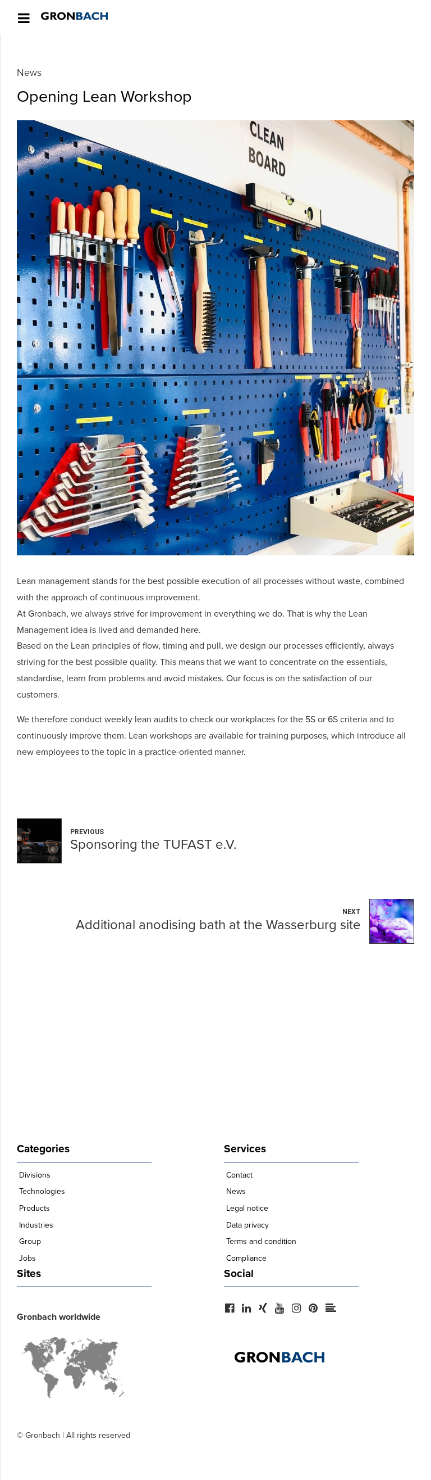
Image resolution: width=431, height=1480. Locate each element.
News (29, 72)
